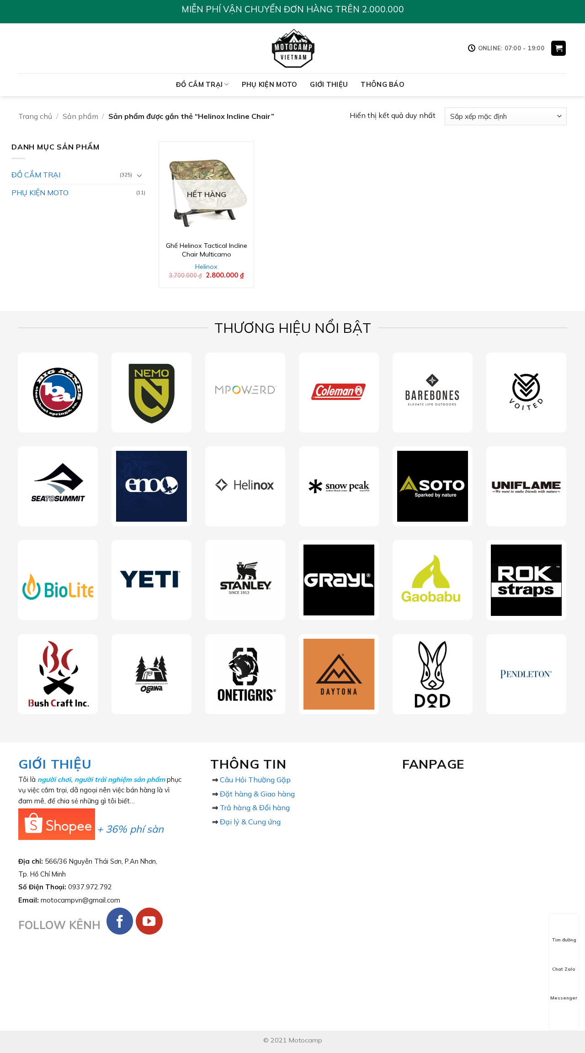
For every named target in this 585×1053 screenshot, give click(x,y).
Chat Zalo (563, 969)
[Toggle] (139, 175)
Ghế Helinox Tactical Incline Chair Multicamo (206, 249)
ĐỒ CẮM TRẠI (199, 84)
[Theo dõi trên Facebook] (119, 921)
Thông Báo (382, 84)
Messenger (563, 998)
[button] (558, 48)
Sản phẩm (80, 116)
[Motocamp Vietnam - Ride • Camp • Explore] (293, 48)
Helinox (206, 266)
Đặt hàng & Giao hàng (257, 793)
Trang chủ (35, 116)
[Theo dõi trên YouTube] (149, 921)
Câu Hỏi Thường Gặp (255, 779)
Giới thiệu (329, 84)
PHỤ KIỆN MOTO (270, 84)
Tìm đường (564, 940)
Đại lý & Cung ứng (250, 821)
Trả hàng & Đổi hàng (255, 807)
